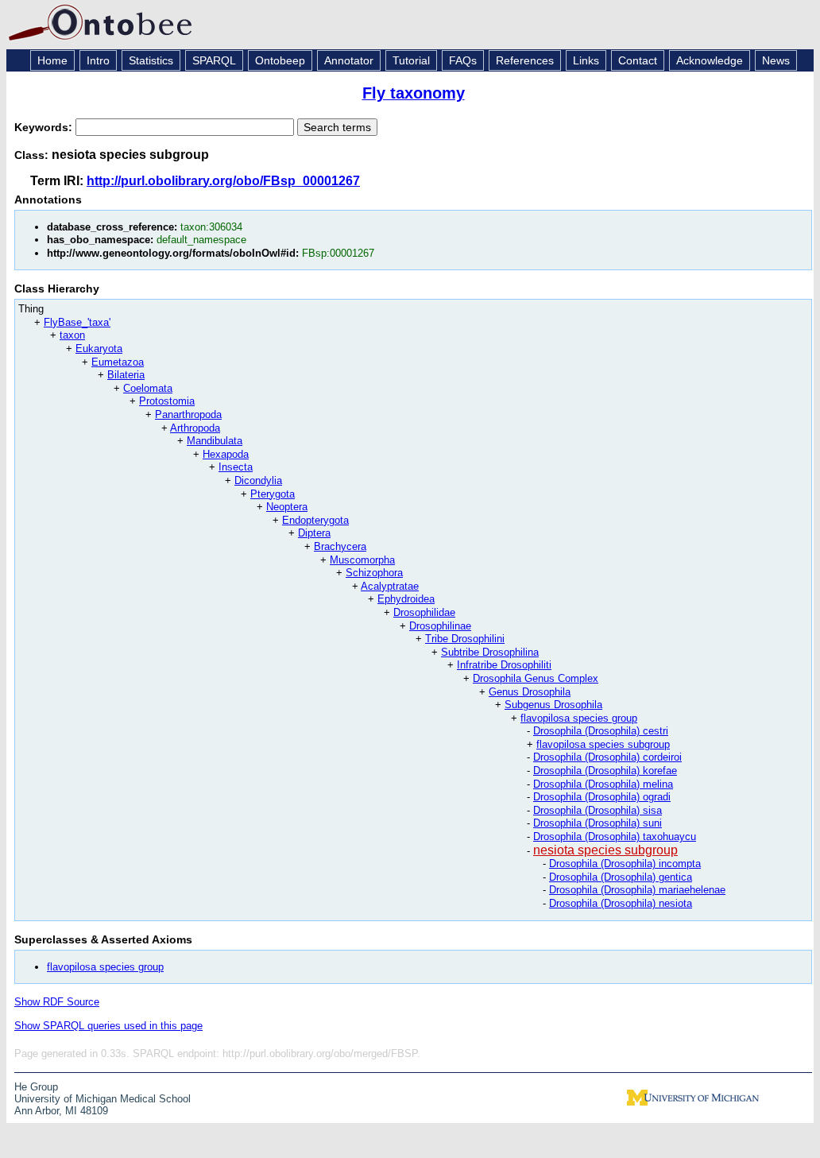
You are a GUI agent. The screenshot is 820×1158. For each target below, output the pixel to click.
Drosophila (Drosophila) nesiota (620, 903)
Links (586, 60)
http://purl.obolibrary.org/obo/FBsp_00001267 (223, 181)
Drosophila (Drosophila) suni (597, 823)
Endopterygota (315, 520)
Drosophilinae (440, 626)
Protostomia (167, 401)
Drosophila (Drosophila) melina (603, 784)
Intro (98, 60)
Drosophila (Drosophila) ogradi (602, 797)
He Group (36, 1087)
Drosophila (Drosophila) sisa (597, 810)
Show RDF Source (56, 1002)
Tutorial (411, 60)
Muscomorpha (362, 560)
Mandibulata (214, 441)
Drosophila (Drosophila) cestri (600, 731)
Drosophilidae (424, 612)
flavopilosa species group (578, 718)
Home (52, 60)
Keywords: (44, 127)
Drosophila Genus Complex (535, 678)
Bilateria (126, 375)
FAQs (463, 60)
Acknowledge (709, 60)
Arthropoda (195, 428)
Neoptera (287, 507)
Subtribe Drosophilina (490, 652)
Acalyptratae (390, 586)
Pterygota (272, 494)
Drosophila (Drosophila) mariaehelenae (637, 890)
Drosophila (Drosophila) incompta (625, 863)
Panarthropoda (188, 414)
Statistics (151, 60)
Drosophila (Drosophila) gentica (620, 877)
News (776, 60)
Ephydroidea (406, 599)
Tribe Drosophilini (465, 639)
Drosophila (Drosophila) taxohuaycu (614, 836)
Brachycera (340, 546)
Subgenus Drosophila (553, 705)
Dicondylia (258, 480)
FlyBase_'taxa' (77, 322)
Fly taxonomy (413, 93)
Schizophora (374, 573)
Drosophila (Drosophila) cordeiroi (607, 757)
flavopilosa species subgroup (603, 744)
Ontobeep (280, 60)
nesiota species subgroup (605, 850)
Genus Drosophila (530, 692)
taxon (72, 335)
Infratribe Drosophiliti (504, 665)
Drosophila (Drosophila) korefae (605, 771)
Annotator (348, 60)
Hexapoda (226, 454)
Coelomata (147, 388)
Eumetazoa (117, 362)
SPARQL (214, 60)
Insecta (236, 467)
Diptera (314, 533)
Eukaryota (98, 348)
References (525, 60)
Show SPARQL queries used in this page (108, 1026)
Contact (637, 60)
